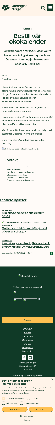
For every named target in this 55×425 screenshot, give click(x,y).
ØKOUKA (27, 328)
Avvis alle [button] (40, 409)
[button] (27, 415)
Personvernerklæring (21, 393)
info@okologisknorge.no (28, 139)
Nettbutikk (27, 351)
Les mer (27, 420)
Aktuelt (27, 332)
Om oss (27, 343)
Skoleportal (27, 347)
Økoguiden (27, 339)
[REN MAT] (27, 294)
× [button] (52, 379)
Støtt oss (27, 320)
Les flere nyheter (13, 200)
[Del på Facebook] (51, 254)
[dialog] (27, 401)
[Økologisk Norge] (28, 275)
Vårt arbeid (27, 336)
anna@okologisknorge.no (23, 180)
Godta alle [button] (15, 409)
